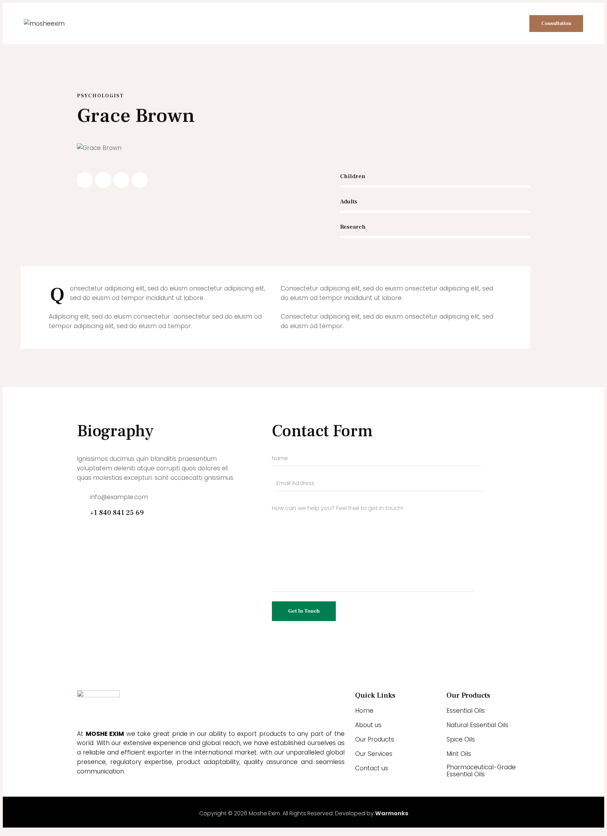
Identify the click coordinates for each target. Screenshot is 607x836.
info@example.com (119, 497)
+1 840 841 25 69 (117, 512)
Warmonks (391, 813)
